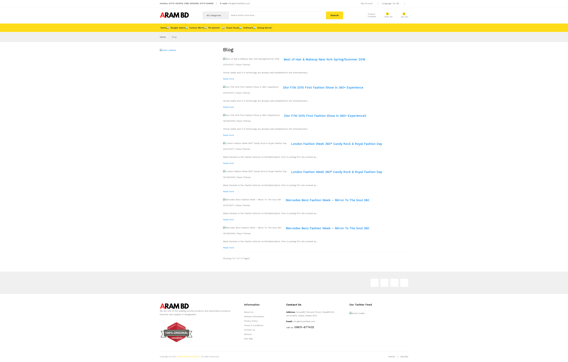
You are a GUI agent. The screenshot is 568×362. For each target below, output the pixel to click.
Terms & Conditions (253, 325)
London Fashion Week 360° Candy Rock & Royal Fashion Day (336, 144)
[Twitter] (375, 283)
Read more (228, 79)
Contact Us (249, 330)
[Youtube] (404, 283)
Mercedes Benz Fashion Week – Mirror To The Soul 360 (327, 200)
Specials (404, 356)
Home (163, 37)
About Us (248, 312)
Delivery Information (254, 316)
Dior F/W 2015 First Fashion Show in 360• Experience (323, 87)
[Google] (384, 283)
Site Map (248, 338)
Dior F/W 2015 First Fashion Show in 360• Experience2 (325, 116)
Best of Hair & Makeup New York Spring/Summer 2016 (324, 59)
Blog (174, 37)
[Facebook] (394, 283)
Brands (391, 356)
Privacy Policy (251, 321)
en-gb (396, 3)
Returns (248, 334)
